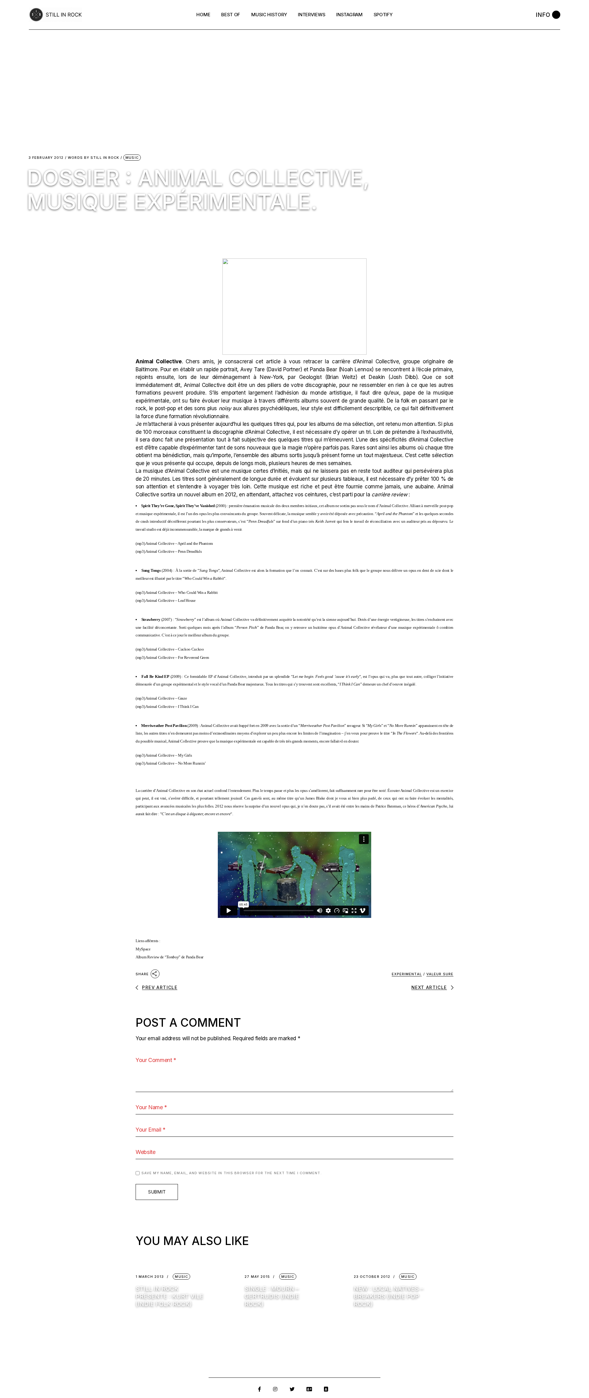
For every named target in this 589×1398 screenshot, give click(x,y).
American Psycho (433, 806)
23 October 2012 (372, 1276)
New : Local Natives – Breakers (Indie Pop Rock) (388, 1296)
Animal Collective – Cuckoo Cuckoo (174, 649)
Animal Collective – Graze (166, 698)
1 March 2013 (150, 1276)
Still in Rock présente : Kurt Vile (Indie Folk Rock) (169, 1296)
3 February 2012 (46, 157)
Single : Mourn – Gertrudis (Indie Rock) (271, 1296)
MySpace (143, 949)
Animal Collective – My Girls (168, 755)
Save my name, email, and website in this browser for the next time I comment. (231, 1173)
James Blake (315, 798)
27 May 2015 (257, 1276)
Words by (93, 157)
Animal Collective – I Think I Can (172, 706)
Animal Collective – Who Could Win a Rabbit (181, 592)
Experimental (407, 974)
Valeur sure (439, 974)
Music (132, 157)
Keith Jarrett (325, 521)
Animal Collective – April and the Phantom (179, 543)
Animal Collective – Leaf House (170, 600)
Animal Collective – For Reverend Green (177, 657)
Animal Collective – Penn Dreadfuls (173, 551)
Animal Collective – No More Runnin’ (175, 763)
